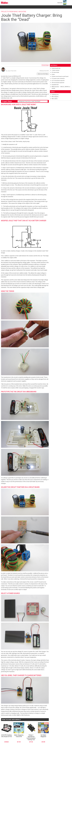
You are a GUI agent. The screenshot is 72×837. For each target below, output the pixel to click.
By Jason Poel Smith (11, 71)
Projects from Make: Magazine (13, 11)
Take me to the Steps (43, 74)
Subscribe (59, 2)
